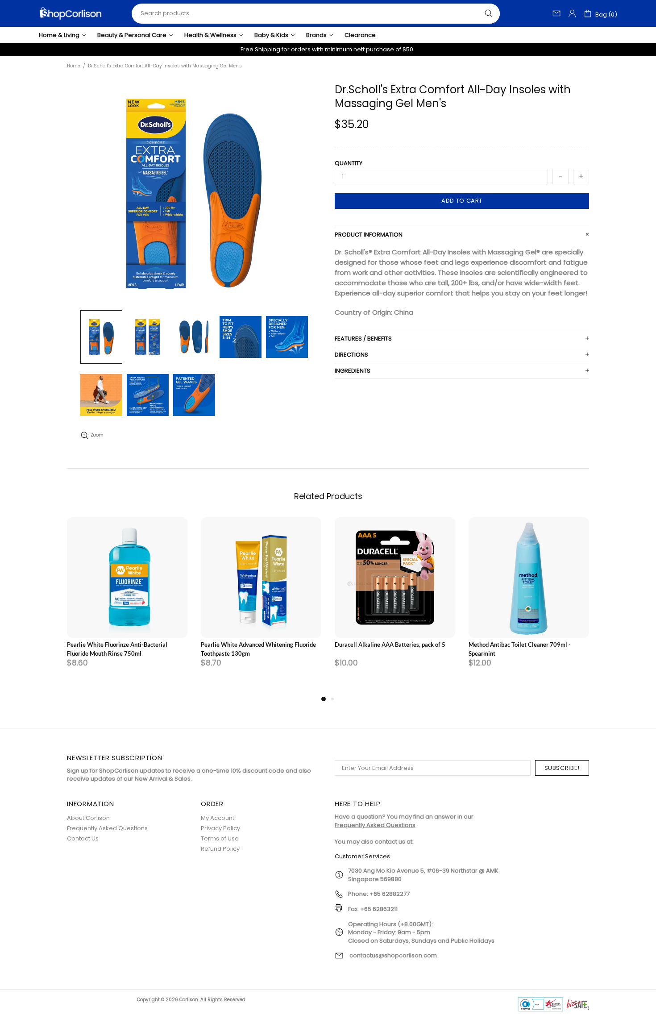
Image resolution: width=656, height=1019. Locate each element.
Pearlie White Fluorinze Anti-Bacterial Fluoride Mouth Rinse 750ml (117, 649)
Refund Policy (220, 849)
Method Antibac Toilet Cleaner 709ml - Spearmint (520, 649)
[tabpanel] (127, 605)
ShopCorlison (70, 13)
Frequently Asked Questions (107, 828)
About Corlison (88, 818)
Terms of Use (220, 838)
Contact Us (83, 838)
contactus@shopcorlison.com (393, 956)
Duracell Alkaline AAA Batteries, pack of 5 (390, 644)
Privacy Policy (220, 828)
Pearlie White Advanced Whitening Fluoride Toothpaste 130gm (258, 649)
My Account (217, 818)
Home (73, 66)
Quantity (348, 163)
